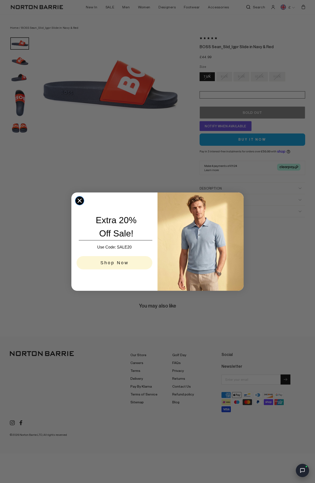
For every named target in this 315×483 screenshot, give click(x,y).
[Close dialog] (79, 200)
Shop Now (114, 262)
